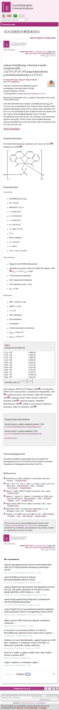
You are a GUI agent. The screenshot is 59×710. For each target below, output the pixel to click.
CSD (32, 486)
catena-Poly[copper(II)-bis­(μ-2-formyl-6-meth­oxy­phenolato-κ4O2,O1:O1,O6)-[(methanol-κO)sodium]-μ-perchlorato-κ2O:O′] (28, 567)
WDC (21, 16)
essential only (31, 708)
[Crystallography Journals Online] (4, 16)
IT (15, 16)
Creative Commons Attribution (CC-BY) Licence (20, 525)
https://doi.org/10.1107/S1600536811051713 (40, 53)
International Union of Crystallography (33, 703)
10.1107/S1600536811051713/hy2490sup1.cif (22, 427)
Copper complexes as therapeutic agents (21, 662)
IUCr (9, 16)
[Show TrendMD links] (54, 674)
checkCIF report (10, 438)
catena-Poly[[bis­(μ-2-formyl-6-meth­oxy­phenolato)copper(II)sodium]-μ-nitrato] (20, 578)
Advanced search (45, 699)
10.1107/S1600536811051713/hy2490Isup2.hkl (23, 434)
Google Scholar (20, 481)
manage (43, 708)
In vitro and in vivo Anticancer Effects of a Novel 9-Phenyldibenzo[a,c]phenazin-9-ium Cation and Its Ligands (28, 631)
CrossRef (40, 486)
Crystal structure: (10, 424)
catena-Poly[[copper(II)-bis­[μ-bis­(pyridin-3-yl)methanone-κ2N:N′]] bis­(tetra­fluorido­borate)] (27, 600)
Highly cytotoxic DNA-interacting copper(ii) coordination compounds (27, 621)
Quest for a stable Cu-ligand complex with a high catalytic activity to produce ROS (28, 653)
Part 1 (32, 52)
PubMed (10, 500)
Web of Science (22, 486)
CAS (17, 500)
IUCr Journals (12, 488)
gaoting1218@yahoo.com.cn (34, 94)
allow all (20, 708)
